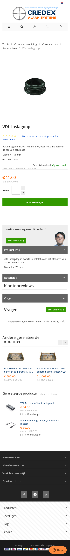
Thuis (6, 44)
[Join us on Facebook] (24, 494)
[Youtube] (35, 494)
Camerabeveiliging (26, 44)
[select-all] (48, 394)
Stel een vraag (16, 240)
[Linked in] (46, 494)
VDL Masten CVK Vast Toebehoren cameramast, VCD (51, 370)
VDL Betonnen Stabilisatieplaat (37, 403)
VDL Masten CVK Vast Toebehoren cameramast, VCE (18, 370)
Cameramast (50, 44)
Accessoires (10, 48)
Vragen (8, 298)
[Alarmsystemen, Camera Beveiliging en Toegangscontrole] (35, 7)
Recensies (10, 277)
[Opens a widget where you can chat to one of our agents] (58, 550)
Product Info (12, 250)
